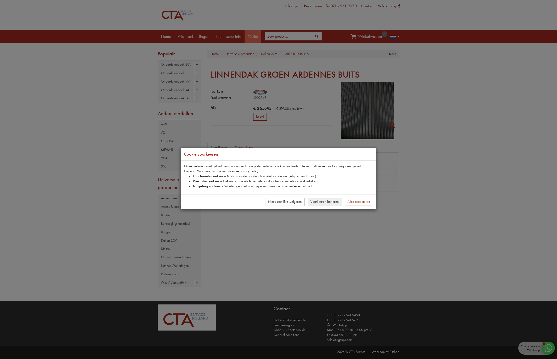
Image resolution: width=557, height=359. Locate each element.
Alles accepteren (358, 201)
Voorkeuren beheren (324, 201)
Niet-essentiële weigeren (285, 201)
